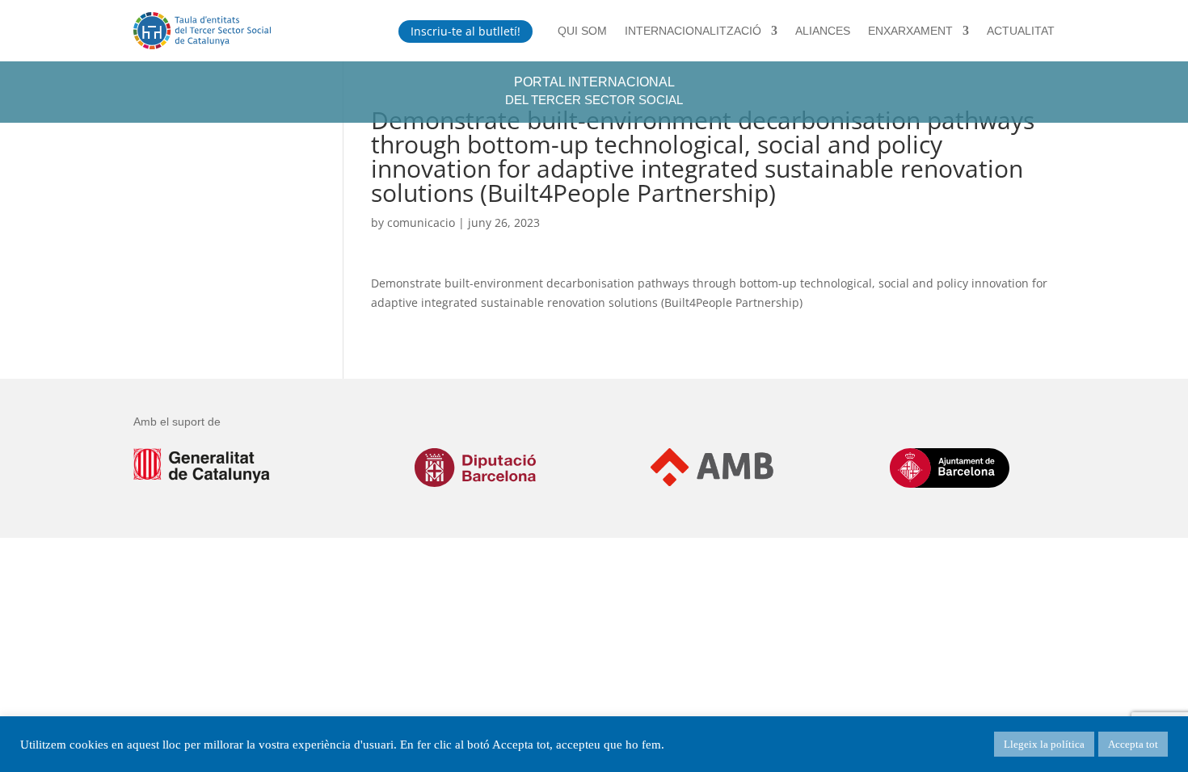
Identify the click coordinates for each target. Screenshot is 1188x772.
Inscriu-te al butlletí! (465, 31)
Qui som (582, 30)
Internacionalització (693, 30)
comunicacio (421, 222)
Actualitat (1021, 30)
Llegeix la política (1044, 744)
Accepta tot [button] (1133, 744)
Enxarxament (910, 30)
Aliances (822, 30)
